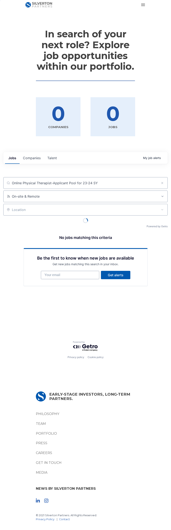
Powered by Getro (157, 226)
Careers (44, 453)
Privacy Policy (45, 519)
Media (41, 472)
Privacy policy (76, 357)
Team (41, 424)
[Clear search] (162, 183)
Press (41, 443)
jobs (12, 158)
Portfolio (46, 433)
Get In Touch (49, 463)
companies (32, 158)
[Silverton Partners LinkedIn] (38, 500)
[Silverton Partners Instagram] (46, 500)
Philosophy (47, 414)
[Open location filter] (162, 209)
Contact (64, 519)
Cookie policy (96, 357)
